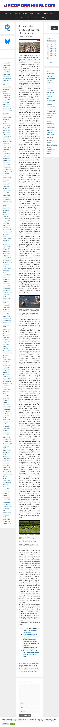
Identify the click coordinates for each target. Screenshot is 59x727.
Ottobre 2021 (7, 208)
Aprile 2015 (6, 404)
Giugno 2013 (6, 460)
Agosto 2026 (6, 63)
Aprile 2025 (6, 102)
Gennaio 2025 (7, 108)
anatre (33, 663)
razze (36, 666)
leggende (49, 113)
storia (50, 137)
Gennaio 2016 (7, 381)
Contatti (30, 18)
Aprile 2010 (6, 497)
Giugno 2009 (7, 521)
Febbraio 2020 (7, 258)
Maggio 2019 (6, 281)
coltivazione (34, 665)
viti (38, 668)
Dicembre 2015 (7, 383)
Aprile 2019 (6, 283)
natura (49, 118)
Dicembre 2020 (7, 232)
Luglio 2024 (6, 125)
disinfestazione (22, 666)
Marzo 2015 (6, 407)
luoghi (54, 113)
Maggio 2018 (6, 311)
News (22, 662)
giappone (49, 104)
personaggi (51, 124)
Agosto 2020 (6, 244)
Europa (49, 98)
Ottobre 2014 (7, 420)
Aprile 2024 (6, 132)
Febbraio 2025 (7, 106)
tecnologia (52, 145)
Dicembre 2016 (7, 353)
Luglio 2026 (6, 65)
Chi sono (37, 18)
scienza (50, 130)
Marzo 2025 (6, 104)
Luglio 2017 (6, 337)
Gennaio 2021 (7, 230)
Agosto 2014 (6, 426)
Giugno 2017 (6, 339)
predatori (49, 125)
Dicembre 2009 (7, 506)
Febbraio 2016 (7, 379)
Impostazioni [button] (5, 723)
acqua (48, 71)
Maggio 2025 (6, 100)
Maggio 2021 (6, 221)
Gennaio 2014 (7, 441)
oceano (49, 120)
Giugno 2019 (6, 279)
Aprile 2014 (6, 435)
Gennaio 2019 (7, 290)
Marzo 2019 (6, 286)
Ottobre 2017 (7, 329)
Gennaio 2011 (7, 482)
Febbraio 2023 (7, 167)
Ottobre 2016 (7, 359)
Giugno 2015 (6, 400)
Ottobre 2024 (7, 117)
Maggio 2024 (7, 130)
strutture (49, 142)
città (48, 85)
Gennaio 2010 (7, 504)
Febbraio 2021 (7, 227)
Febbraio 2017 (7, 348)
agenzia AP (24, 569)
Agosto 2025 (6, 93)
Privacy (44, 18)
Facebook (52, 13)
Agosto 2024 (6, 123)
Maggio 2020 (7, 251)
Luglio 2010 (6, 491)
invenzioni (51, 111)
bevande (21, 665)
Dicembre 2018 (7, 292)
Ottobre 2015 (7, 389)
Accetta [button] (12, 723)
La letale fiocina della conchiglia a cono (30, 669)
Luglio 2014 (6, 428)
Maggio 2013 (6, 463)
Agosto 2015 (6, 396)
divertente (49, 94)
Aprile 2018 (6, 314)
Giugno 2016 (6, 370)
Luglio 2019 (6, 277)
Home (5, 13)
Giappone (45, 13)
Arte (11, 13)
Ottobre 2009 (7, 513)
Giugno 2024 (6, 128)
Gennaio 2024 (7, 139)
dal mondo (50, 93)
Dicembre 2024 (7, 111)
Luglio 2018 (6, 307)
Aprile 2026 (6, 72)
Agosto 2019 (6, 275)
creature (50, 90)
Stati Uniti (51, 135)
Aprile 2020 (6, 253)
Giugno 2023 (6, 158)
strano (49, 140)
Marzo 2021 (6, 225)
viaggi (49, 153)
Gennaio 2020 (7, 260)
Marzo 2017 (6, 346)
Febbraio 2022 (7, 197)
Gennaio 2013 (7, 472)
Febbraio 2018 (7, 318)
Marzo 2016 (6, 376)
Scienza (25, 13)
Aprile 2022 (6, 193)
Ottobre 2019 (7, 268)
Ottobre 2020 (7, 238)
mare (48, 115)
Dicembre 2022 (7, 171)
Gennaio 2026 (7, 78)
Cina (54, 83)
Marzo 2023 (6, 165)
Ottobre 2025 (7, 87)
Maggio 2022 (6, 190)
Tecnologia (17, 13)
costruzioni (49, 88)
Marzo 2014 (6, 437)
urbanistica (49, 151)
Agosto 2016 (6, 365)
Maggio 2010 (6, 495)
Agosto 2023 (6, 153)
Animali (32, 13)
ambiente (29, 663)
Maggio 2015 (6, 402)
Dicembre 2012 (7, 474)
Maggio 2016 (6, 372)
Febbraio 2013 (7, 469)
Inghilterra (49, 109)
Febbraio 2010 (7, 502)
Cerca (49, 25)
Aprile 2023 (6, 162)
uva (33, 668)
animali (37, 663)
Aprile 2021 (6, 223)
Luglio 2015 (6, 398)
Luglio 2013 (6, 458)
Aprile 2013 (6, 465)
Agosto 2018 (6, 305)
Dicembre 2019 (7, 262)
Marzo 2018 (6, 316)
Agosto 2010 (6, 489)
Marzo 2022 (6, 195)
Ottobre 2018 (7, 299)
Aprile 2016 (6, 374)
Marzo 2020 (6, 255)
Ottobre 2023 (7, 147)
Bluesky (23, 18)
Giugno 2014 (6, 430)
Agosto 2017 (6, 335)
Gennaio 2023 (7, 169)
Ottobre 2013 (7, 450)
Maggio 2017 (6, 342)
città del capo (27, 665)
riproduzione (51, 127)
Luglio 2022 (6, 186)
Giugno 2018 (6, 309)
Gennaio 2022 (7, 199)
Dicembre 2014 (7, 413)
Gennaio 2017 (7, 351)
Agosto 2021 (6, 214)
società (49, 132)
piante (33, 666)
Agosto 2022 (6, 184)
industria (29, 666)
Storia (38, 13)
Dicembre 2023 (7, 141)
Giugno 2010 (6, 493)
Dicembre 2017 (7, 322)
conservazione (50, 86)
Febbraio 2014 (7, 439)
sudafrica (26, 668)
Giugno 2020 (6, 249)
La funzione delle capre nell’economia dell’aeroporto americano (31, 636)
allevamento (23, 663)
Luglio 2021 (6, 216)
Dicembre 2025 (7, 80)
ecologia (49, 96)
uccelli (30, 668)
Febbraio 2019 (7, 288)
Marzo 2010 (6, 500)
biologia (50, 83)
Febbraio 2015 (7, 409)
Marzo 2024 (6, 134)
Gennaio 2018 (7, 320)
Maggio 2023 (7, 160)
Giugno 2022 (6, 188)
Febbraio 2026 (7, 76)
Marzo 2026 (6, 74)
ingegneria (51, 107)
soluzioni (21, 668)
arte (48, 80)
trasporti (49, 149)
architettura (51, 79)
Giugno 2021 (6, 218)
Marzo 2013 (6, 467)
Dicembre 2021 (7, 201)
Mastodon (15, 18)
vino (36, 668)
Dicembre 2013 (7, 444)
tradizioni (49, 147)
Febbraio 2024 (7, 137)
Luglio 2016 (6, 368)
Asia (51, 80)
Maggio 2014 (6, 432)
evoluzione (51, 101)
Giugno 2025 (6, 97)
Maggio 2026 (7, 69)
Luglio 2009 (6, 519)
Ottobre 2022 (7, 178)
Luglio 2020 (6, 247)
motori (52, 115)
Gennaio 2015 (7, 411)
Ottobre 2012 (7, 480)
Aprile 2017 (6, 344)
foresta (48, 102)
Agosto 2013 (6, 456)
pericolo (49, 121)
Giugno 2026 (6, 67)
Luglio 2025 (6, 95)
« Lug (51, 62)
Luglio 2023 (6, 156)
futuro (52, 102)
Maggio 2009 (7, 523)
